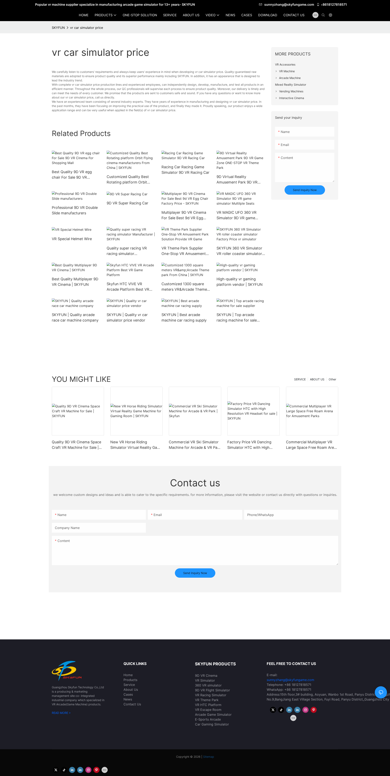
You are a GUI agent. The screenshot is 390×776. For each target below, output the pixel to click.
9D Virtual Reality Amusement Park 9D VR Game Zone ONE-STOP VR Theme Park (239, 180)
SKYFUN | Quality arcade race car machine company (75, 317)
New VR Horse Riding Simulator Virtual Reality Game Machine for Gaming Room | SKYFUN (136, 445)
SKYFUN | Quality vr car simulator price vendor (127, 317)
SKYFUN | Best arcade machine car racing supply (184, 317)
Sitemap (208, 756)
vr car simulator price (86, 28)
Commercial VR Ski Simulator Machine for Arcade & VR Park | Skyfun (195, 445)
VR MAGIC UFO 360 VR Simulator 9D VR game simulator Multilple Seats (237, 215)
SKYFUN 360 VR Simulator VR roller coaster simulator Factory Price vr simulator (239, 251)
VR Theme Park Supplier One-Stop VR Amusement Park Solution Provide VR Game (183, 251)
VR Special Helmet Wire (72, 239)
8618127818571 (335, 4)
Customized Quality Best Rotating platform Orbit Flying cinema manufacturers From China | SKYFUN (131, 180)
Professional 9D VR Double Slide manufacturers (75, 210)
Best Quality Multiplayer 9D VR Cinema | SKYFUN (75, 282)
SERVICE (300, 379)
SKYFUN (58, 28)
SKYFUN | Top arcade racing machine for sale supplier (237, 318)
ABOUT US (317, 379)
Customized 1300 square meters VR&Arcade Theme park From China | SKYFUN (184, 287)
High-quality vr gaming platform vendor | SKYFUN (240, 282)
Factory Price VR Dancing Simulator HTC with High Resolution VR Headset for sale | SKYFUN (250, 445)
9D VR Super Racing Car (127, 203)
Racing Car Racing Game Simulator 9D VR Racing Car (185, 170)
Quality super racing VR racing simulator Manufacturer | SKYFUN (127, 251)
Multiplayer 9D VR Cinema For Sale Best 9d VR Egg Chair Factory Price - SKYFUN (183, 215)
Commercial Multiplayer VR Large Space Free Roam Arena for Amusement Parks (312, 445)
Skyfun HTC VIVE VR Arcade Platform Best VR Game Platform (128, 287)
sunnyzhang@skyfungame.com (289, 4)
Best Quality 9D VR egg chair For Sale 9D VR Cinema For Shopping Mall (74, 175)
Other (332, 379)
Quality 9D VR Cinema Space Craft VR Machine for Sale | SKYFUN (76, 445)
